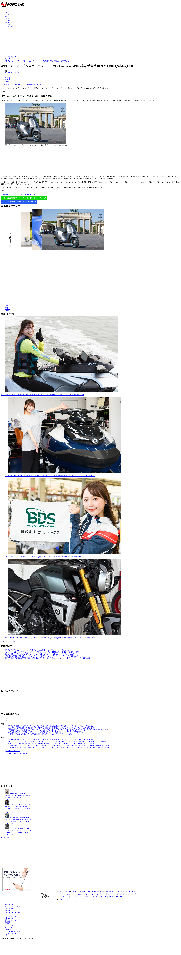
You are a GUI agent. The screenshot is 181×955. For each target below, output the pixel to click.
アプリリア (74, 897)
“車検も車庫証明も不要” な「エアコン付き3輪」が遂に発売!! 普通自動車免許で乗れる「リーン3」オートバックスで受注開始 (50, 726)
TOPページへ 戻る (8, 641)
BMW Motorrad (109, 891)
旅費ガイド (8, 935)
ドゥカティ (131, 891)
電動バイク (38, 84)
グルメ (7, 22)
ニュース (8, 10)
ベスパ (22, 84)
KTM (61, 894)
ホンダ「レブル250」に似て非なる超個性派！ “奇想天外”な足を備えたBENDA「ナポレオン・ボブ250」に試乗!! (42, 652)
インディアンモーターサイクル (94, 894)
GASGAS (79, 894)
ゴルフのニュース (11, 929)
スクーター (16, 84)
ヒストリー (8, 24)
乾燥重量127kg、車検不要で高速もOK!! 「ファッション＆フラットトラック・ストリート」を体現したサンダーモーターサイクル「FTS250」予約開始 (59, 730)
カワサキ (82, 891)
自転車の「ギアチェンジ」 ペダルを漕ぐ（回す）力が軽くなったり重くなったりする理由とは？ (38, 650)
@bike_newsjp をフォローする (17, 753)
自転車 (7, 18)
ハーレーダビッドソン (94, 891)
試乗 (6, 12)
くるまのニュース (11, 916)
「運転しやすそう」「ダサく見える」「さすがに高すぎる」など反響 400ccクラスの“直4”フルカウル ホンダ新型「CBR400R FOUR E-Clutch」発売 (58, 745)
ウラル (122, 897)
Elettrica (6, 84)
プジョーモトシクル (114, 894)
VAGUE (7, 922)
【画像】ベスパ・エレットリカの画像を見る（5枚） (20, 194)
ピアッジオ (84, 897)
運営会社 (8, 910)
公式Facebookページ (13, 751)
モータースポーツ (11, 26)
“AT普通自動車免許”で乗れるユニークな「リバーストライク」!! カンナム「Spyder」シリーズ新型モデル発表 (41, 656)
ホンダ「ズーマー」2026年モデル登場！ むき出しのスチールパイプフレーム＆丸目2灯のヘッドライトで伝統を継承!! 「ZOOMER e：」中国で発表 (57, 741)
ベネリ (111, 897)
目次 (3, 91)
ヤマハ (68, 891)
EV (10, 84)
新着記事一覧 (9, 904)
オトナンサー (9, 925)
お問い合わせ (9, 908)
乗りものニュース (11, 920)
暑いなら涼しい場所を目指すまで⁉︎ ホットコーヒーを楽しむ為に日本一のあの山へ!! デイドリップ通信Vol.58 (41, 654)
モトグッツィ (64, 897)
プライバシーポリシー (12, 912)
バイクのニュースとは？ (13, 906)
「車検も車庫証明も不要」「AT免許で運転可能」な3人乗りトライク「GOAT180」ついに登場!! (40, 734)
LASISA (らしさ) (10, 933)
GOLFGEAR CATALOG (12, 931)
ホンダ (75, 891)
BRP (128, 897)
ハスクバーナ (69, 894)
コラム (7, 14)
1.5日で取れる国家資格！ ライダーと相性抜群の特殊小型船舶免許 (24, 198)
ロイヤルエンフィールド (98, 897)
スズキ (61, 891)
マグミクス (8, 927)
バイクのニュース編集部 (13, 73)
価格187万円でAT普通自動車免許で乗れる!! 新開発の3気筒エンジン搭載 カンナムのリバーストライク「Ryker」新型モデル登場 (47, 658)
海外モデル (29, 84)
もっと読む (6, 837)
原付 (6, 16)
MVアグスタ (63, 899)
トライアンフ (120, 891)
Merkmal (7, 923)
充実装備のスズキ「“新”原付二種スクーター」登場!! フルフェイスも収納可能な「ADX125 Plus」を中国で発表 (45, 732)
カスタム (8, 20)
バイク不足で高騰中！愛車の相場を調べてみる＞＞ (19, 201)
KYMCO (126, 894)
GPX (116, 897)
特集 (6, 28)
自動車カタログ (10, 918)
